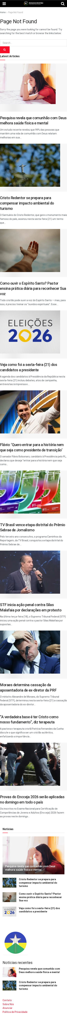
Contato (7, 1000)
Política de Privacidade (15, 1012)
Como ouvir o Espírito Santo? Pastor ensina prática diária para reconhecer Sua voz (33, 288)
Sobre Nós (8, 1004)
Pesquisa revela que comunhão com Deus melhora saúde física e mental (30, 868)
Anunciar (7, 1008)
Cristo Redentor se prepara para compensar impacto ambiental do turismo (27, 203)
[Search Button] (5, 49)
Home (2, 12)
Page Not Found (15, 12)
